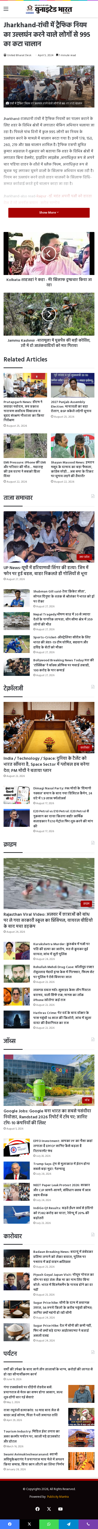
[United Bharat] (49, 9)
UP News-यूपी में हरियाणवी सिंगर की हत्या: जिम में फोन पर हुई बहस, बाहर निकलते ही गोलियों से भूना (46, 571)
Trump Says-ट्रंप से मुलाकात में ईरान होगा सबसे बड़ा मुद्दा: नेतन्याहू (61, 1166)
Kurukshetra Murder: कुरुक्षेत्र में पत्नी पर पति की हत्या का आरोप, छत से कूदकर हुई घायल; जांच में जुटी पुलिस (61, 949)
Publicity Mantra (58, 1496)
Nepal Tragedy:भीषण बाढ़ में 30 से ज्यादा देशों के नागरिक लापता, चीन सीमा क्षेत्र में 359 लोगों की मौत (63, 619)
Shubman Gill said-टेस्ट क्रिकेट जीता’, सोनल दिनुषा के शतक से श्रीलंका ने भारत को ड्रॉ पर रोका (63, 596)
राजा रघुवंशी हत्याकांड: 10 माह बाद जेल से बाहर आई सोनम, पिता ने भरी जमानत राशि (31, 1413)
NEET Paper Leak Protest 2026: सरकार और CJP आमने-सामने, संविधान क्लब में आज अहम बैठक (62, 1190)
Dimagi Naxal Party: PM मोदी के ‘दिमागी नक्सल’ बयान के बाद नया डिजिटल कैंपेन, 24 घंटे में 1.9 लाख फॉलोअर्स (62, 793)
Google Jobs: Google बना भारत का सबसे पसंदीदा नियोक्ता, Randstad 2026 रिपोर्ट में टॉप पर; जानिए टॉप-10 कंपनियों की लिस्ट (47, 1117)
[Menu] (6, 10)
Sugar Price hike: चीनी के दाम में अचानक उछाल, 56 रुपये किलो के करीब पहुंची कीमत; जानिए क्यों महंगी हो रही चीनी (62, 1308)
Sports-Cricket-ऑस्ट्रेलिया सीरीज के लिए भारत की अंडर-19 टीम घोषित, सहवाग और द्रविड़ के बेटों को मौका (62, 642)
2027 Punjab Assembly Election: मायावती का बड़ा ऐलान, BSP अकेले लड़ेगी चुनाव (71, 406)
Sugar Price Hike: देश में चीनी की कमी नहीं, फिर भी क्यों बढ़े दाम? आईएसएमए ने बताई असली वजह (62, 1331)
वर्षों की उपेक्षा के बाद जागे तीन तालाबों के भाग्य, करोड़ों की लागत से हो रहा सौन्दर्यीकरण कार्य (48, 1372)
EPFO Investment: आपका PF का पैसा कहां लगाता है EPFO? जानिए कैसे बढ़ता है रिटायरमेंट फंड (63, 1146)
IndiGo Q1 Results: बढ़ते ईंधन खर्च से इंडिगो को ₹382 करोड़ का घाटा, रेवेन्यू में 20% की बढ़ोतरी (63, 1213)
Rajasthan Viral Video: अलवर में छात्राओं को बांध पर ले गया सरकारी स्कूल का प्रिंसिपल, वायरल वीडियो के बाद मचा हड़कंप (48, 920)
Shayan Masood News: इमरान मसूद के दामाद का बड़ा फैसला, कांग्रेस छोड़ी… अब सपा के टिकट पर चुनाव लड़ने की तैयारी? (72, 469)
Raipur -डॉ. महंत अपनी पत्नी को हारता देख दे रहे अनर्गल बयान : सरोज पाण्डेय (48, 199)
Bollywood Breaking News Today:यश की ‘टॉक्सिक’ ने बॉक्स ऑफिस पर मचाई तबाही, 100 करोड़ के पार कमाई (63, 665)
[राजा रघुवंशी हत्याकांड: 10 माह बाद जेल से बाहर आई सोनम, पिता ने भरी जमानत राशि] (81, 1417)
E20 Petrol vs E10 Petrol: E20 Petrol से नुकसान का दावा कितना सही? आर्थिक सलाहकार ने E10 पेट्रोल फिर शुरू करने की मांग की (63, 819)
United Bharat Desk (19, 55)
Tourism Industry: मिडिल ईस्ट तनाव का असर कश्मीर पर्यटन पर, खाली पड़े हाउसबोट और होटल (32, 1436)
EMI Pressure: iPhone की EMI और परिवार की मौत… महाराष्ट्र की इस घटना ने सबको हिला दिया (25, 469)
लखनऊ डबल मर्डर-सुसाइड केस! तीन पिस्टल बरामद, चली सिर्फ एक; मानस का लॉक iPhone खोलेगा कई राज (62, 995)
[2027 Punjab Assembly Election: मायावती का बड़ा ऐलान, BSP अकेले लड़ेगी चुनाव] (72, 385)
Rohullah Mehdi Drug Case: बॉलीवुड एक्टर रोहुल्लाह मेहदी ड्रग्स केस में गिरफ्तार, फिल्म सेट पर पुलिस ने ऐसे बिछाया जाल (63, 972)
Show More (48, 212)
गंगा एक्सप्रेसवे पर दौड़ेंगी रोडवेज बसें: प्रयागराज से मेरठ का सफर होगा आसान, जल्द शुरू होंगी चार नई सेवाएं (33, 1392)
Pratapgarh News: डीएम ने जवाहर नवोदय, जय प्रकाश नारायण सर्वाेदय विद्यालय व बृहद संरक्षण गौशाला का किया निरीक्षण (24, 411)
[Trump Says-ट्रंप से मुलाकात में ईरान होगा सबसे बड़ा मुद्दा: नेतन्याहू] (17, 1170)
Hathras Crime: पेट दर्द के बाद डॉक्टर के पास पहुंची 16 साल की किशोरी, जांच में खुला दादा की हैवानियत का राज (62, 1018)
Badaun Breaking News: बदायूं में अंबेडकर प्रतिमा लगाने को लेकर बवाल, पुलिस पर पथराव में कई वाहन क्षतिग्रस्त (63, 1257)
